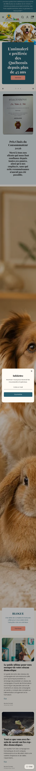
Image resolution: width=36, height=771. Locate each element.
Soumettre (18, 394)
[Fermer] (31, 371)
